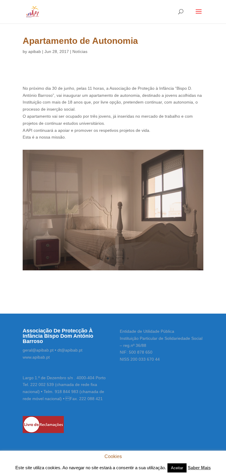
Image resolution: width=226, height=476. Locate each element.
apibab (34, 51)
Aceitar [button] (177, 468)
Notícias (79, 51)
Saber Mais (199, 467)
